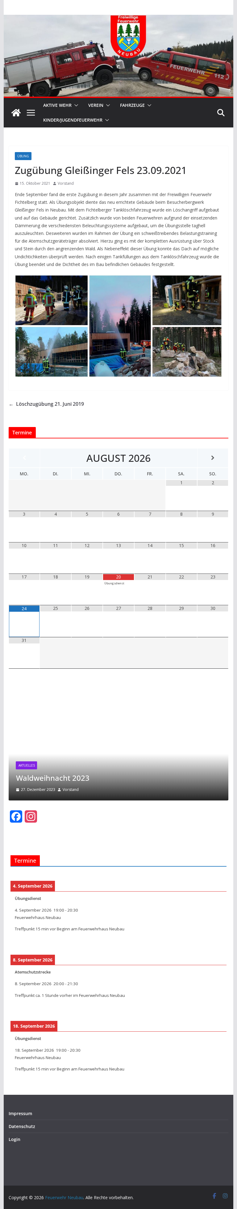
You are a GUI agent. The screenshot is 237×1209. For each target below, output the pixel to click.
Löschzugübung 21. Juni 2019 (46, 404)
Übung (23, 156)
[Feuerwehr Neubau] (16, 112)
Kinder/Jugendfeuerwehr (72, 120)
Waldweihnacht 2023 (52, 778)
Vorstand (66, 183)
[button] (75, 105)
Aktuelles (27, 765)
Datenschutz (22, 1126)
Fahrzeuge (132, 105)
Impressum (20, 1113)
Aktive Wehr (57, 105)
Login (14, 1139)
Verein (95, 105)
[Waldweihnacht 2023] (119, 682)
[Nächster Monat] (213, 457)
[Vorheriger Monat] (24, 457)
